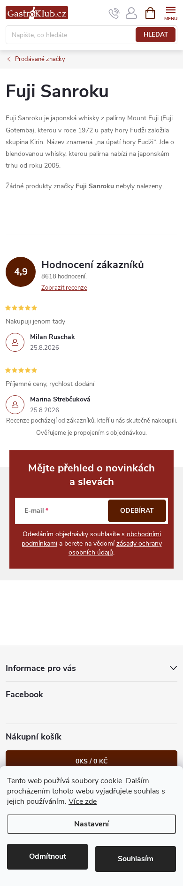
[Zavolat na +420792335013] (114, 13)
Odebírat (137, 510)
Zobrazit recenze (64, 288)
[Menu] (170, 12)
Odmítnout (47, 856)
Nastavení (91, 824)
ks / (91, 761)
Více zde (83, 801)
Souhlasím (135, 859)
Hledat (156, 35)
